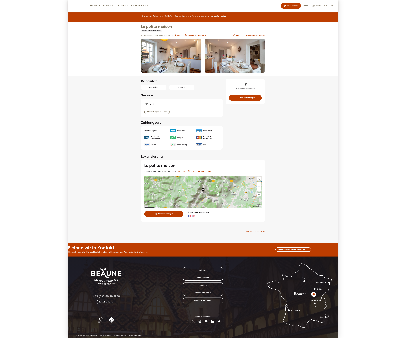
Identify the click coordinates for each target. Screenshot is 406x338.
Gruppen (203, 285)
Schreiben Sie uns (106, 302)
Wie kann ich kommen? (203, 300)
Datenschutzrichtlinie (135, 335)
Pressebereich (203, 278)
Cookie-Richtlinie (105, 335)
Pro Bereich (203, 270)
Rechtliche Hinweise (120, 335)
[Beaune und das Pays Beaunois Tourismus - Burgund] (79, 6)
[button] (333, 6)
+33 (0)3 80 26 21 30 (106, 296)
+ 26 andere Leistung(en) (245, 89)
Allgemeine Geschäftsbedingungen (86, 335)
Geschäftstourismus (203, 293)
